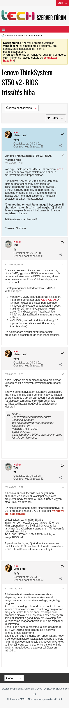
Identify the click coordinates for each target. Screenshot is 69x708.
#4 (63, 487)
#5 (63, 588)
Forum (10, 35)
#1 (63, 155)
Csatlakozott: (21, 143)
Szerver (20, 35)
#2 (63, 264)
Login (60, 3)
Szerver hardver (34, 35)
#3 (63, 374)
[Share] (60, 145)
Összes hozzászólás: (26, 146)
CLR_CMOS (49, 299)
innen (59, 169)
